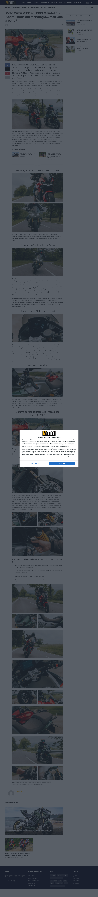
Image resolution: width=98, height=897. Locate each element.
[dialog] (49, 448)
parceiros (35, 439)
